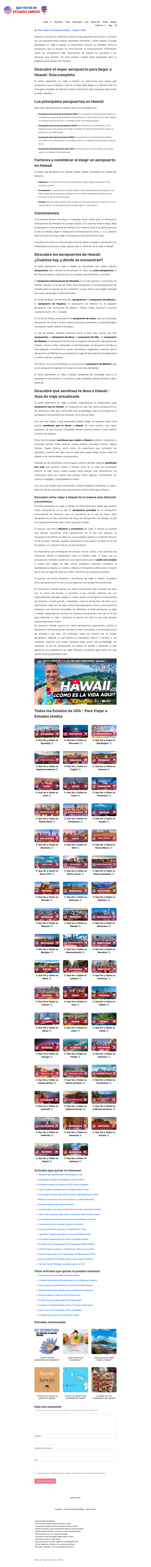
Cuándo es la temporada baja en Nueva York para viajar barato (66, 1305)
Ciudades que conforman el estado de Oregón (59, 1315)
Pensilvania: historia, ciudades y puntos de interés (61, 1224)
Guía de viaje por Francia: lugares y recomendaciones (56, 1541)
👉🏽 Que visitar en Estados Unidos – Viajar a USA (60, 30)
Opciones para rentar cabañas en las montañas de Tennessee (66, 1290)
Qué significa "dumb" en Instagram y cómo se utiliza (61, 1180)
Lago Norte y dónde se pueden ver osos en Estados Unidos (65, 1234)
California (99, 25)
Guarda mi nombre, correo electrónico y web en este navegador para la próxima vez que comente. (71, 1473)
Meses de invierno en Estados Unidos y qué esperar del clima (66, 1259)
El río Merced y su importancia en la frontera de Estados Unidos (67, 1244)
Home (45, 22)
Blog (110, 25)
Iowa (86, 22)
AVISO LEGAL (75, 1498)
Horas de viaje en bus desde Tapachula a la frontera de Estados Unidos (70, 1209)
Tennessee (58, 22)
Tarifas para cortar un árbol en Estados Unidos (59, 1275)
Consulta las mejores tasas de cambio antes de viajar (56, 1526)
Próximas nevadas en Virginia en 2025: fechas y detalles (63, 1184)
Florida (105, 22)
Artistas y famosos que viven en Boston (56, 1204)
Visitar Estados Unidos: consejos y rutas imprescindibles (58, 1531)
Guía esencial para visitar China (48, 1539)
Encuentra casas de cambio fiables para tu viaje (54, 1536)
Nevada (114, 22)
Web (36, 1460)
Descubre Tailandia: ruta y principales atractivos (54, 1547)
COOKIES (58, 1509)
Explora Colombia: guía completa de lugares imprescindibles (59, 1529)
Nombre (38, 1436)
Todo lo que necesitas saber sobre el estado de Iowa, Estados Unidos (69, 1214)
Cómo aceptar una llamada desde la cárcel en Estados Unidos (66, 1285)
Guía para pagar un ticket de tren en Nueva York (60, 1295)
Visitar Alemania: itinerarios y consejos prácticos (55, 1544)
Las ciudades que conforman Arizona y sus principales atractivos (67, 1219)
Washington (77, 22)
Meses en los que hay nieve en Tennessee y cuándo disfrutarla (66, 1199)
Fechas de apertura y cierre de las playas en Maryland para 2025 (67, 1254)
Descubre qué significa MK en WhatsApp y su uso (60, 1175)
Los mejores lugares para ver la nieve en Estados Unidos (63, 1239)
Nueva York (95, 22)
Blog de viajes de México (45, 1521)
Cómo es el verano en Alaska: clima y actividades (60, 1310)
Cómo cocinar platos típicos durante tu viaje (53, 1523)
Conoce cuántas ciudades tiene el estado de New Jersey (64, 1189)
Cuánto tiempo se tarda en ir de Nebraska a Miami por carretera (66, 1249)
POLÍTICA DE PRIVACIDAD (74, 1509)
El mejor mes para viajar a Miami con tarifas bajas (60, 1300)
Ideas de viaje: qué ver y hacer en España (51, 1534)
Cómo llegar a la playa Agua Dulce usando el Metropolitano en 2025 (68, 1194)
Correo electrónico (43, 1448)
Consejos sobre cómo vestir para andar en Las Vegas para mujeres (68, 1280)
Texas (67, 22)
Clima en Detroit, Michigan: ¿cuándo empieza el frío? (62, 1264)
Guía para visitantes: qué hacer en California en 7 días (62, 1229)
